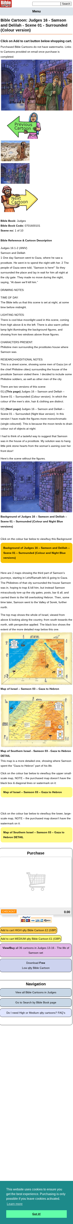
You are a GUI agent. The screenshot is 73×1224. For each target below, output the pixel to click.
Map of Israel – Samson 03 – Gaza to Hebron (32, 792)
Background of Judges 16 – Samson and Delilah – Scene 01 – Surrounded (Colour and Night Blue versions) (36, 552)
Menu (36, 11)
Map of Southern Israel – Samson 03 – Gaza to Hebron (33, 835)
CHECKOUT (8, 911)
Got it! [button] (36, 1213)
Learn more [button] (15, 1204)
